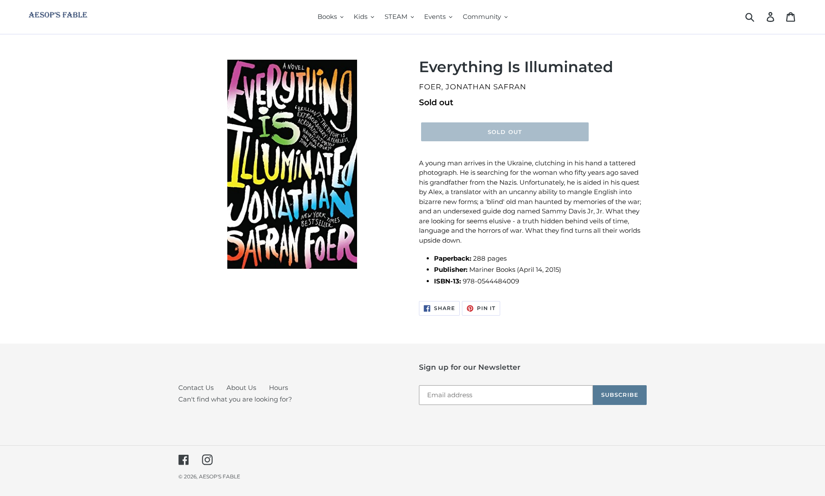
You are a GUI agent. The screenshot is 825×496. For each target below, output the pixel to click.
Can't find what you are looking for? (235, 399)
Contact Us (196, 387)
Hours (278, 387)
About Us (241, 387)
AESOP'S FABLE (219, 476)
